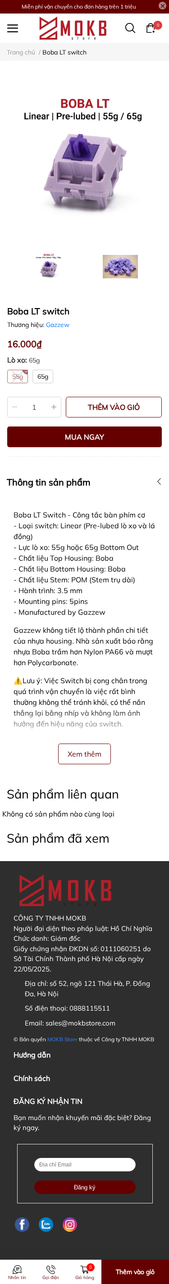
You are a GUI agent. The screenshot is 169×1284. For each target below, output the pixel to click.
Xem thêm (84, 753)
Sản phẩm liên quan (63, 794)
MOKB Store (62, 1039)
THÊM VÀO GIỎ (114, 407)
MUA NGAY (84, 436)
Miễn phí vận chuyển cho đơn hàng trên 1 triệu (79, 6)
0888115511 (89, 1008)
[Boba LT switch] (84, 159)
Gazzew (57, 325)
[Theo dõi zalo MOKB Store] (46, 1224)
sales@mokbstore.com (80, 1023)
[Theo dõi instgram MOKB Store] (69, 1224)
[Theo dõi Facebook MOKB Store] (22, 1224)
